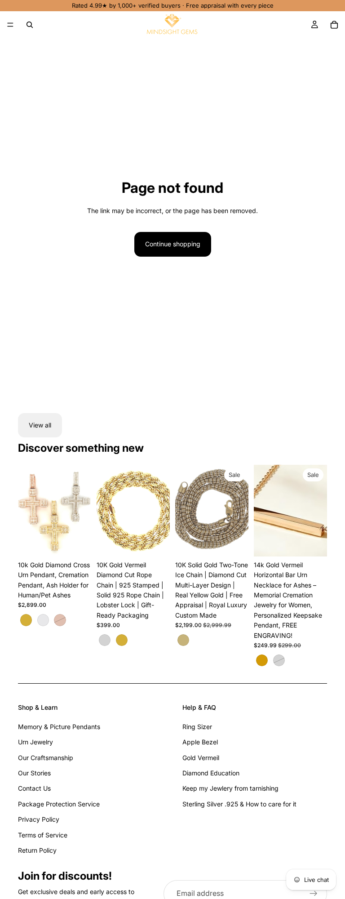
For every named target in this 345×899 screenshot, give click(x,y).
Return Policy (37, 850)
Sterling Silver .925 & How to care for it (239, 804)
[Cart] (334, 25)
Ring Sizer (197, 726)
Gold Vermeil (200, 757)
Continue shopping (172, 244)
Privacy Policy (38, 819)
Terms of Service (42, 835)
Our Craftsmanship (45, 757)
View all (40, 425)
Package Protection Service (59, 804)
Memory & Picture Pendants (59, 726)
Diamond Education (210, 773)
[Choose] (77, 542)
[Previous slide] (28, 511)
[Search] (30, 25)
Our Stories (34, 773)
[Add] (234, 542)
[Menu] (10, 24)
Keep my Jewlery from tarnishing (230, 788)
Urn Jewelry (35, 742)
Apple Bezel (200, 742)
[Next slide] (81, 511)
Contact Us (34, 788)
